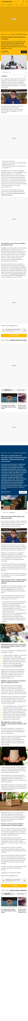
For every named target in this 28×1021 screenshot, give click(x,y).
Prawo (16, 4)
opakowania (4, 778)
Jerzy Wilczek (4, 51)
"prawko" (14, 111)
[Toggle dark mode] (23, 1)
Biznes (22, 4)
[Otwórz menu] (26, 1)
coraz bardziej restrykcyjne (16, 273)
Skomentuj (6, 72)
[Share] (26, 72)
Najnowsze (10, 4)
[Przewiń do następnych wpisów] (25, 400)
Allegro (8, 589)
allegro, (12, 890)
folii (8, 839)
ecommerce (23, 492)
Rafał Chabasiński (11, 403)
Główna (3, 4)
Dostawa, (17, 890)
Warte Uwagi (20, 390)
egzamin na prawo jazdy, (16, 340)
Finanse (24, 51)
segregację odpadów (18, 665)
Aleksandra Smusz (5, 491)
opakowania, (23, 890)
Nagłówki (4, 76)
